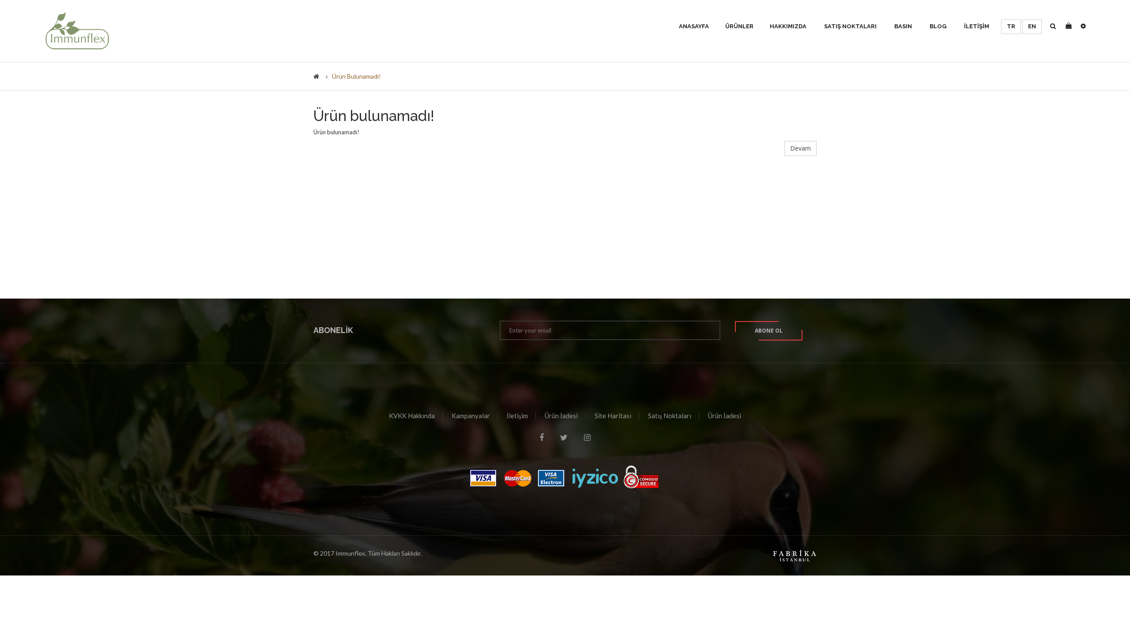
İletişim (517, 416)
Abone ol (769, 330)
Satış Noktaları (669, 416)
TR (1011, 26)
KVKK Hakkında (412, 416)
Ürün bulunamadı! (356, 76)
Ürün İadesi (561, 416)
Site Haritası (613, 416)
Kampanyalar (471, 416)
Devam (800, 148)
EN (1032, 26)
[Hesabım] (1083, 26)
